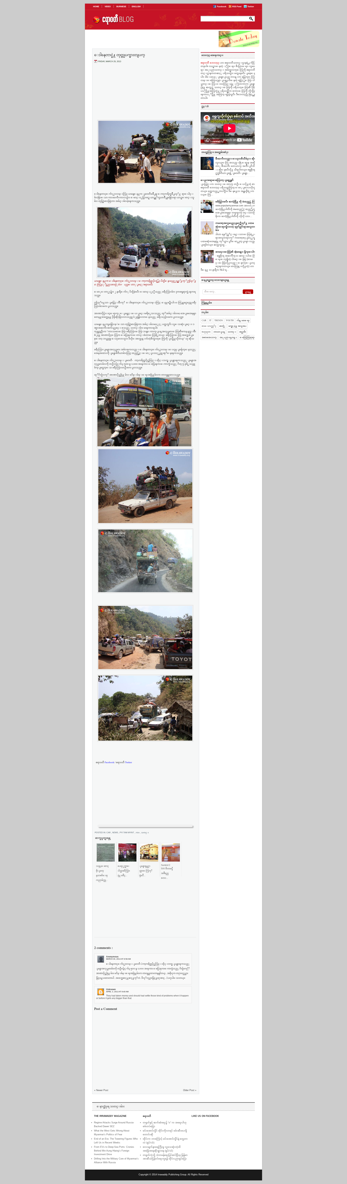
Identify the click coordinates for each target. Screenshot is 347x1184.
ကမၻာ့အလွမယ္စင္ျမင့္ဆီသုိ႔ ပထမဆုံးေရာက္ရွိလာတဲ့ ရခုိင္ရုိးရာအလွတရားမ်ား (236, 226)
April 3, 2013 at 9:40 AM (117, 992)
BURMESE (121, 6)
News (115, 832)
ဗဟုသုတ (206, 332)
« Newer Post (101, 1090)
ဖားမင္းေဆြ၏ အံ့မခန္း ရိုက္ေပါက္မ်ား (236, 251)
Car (108, 832)
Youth (230, 320)
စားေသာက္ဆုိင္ (209, 326)
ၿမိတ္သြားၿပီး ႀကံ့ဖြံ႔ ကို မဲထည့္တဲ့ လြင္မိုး (236, 201)
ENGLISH (136, 6)
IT (210, 320)
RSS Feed (237, 6)
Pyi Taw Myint (127, 832)
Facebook (222, 6)
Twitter (250, 6)
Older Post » (189, 1090)
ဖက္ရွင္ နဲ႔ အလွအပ (237, 326)
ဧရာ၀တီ (105, 762)
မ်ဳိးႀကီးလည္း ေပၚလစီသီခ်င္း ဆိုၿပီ (236, 158)
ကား (138, 832)
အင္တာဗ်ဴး (242, 332)
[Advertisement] (145, 92)
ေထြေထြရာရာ (247, 337)
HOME (96, 6)
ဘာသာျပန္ (219, 332)
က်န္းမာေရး (243, 320)
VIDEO (108, 6)
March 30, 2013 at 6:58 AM (118, 959)
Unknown (111, 989)
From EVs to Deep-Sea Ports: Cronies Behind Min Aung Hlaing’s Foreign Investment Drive (114, 1151)
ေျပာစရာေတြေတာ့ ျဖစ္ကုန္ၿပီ (217, 180)
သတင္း (145, 832)
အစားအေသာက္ (209, 337)
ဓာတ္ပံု (222, 326)
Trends (218, 320)
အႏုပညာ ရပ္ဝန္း (228, 337)
